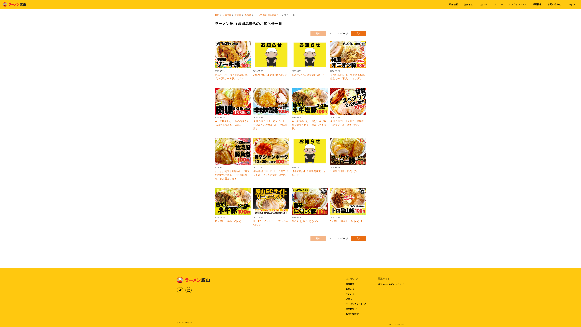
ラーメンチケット (354, 304)
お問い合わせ (554, 4)
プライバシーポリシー (184, 323)
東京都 (238, 15)
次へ (358, 33)
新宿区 (248, 15)
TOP (217, 15)
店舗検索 (453, 4)
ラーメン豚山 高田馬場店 (267, 15)
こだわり (483, 4)
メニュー (498, 4)
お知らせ (468, 4)
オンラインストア (518, 4)
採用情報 (537, 4)
